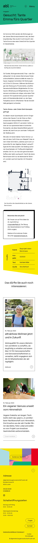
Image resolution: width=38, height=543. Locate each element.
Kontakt (30, 526)
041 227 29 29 (7, 489)
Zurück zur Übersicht (19, 457)
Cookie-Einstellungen (29, 535)
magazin (6, 11)
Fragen (30, 520)
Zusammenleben (10, 436)
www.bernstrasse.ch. (20, 236)
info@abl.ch (6, 491)
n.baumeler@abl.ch (14, 224)
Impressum (20, 532)
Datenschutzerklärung (9, 532)
